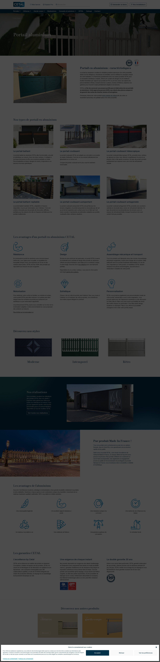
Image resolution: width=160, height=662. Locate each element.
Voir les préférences (145, 653)
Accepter (97, 653)
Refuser (121, 653)
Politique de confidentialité (10, 658)
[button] (156, 647)
